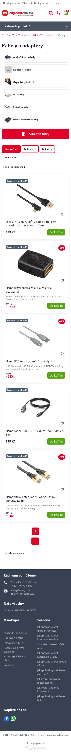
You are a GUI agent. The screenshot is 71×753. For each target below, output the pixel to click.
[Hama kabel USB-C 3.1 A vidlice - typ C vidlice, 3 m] (35, 416)
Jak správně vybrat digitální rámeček (47, 628)
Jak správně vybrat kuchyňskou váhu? (48, 654)
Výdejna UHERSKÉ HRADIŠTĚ (20, 610)
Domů (5, 35)
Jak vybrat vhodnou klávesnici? (48, 689)
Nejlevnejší (30, 149)
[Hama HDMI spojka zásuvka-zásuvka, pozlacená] (35, 277)
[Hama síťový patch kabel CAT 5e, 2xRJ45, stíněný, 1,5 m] (35, 486)
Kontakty (9, 665)
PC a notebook (47, 35)
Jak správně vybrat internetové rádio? (47, 637)
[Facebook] (6, 719)
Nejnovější (10, 157)
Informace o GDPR (14, 643)
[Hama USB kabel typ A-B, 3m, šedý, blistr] (35, 349)
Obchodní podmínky (15, 633)
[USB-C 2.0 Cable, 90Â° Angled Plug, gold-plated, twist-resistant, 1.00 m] (35, 207)
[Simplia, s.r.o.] (35, 748)
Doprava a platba (13, 638)
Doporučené (11, 149)
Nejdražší (47, 149)
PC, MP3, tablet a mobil (24, 35)
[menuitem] (9, 3)
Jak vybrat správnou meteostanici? (48, 680)
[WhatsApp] (13, 719)
